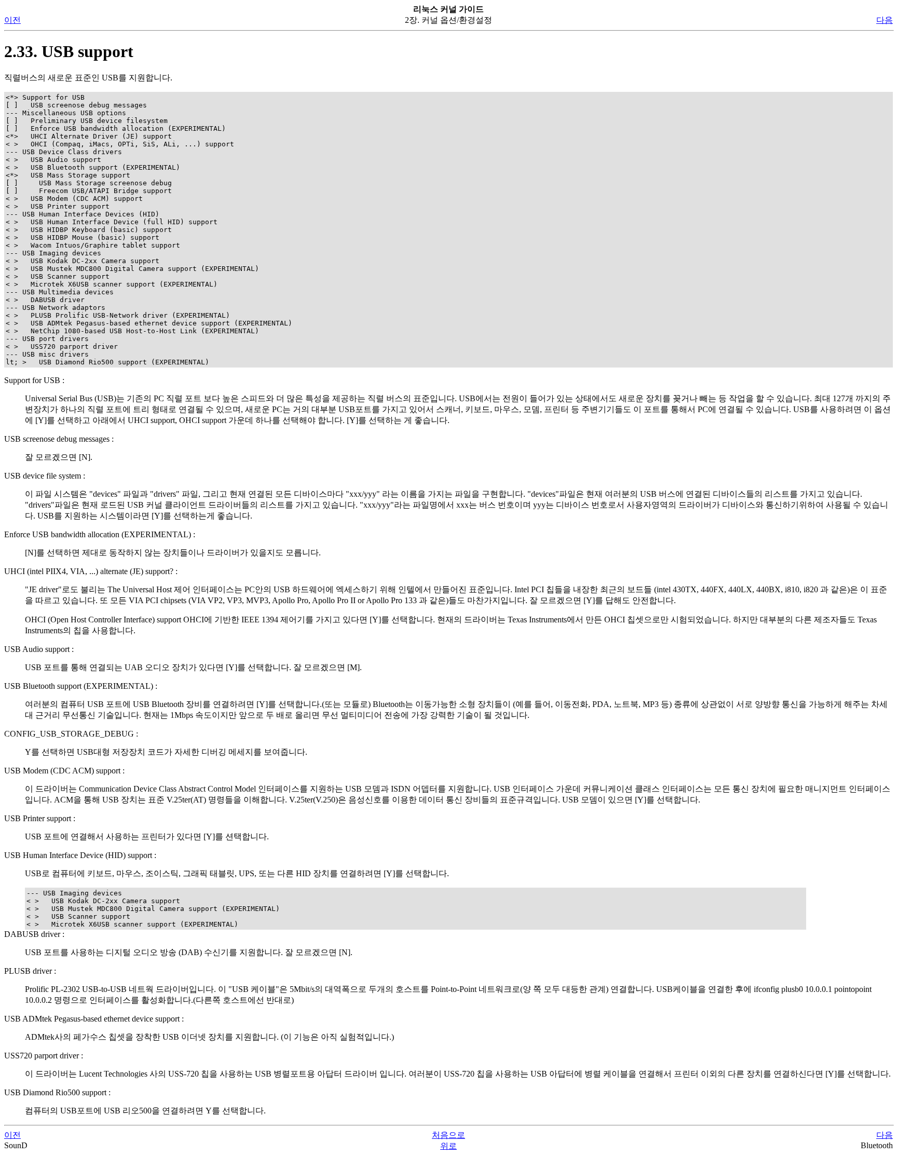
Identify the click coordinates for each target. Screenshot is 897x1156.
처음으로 (448, 1135)
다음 (884, 20)
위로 (448, 1145)
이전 (12, 20)
